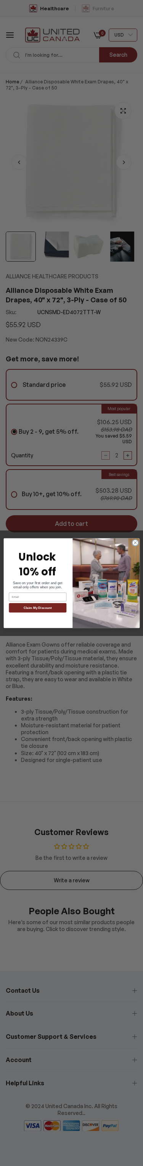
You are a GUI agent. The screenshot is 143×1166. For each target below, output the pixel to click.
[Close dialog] (135, 543)
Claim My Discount (38, 607)
